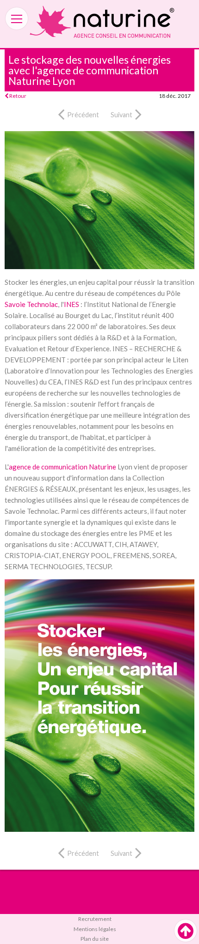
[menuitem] (99, 919)
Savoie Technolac (31, 304)
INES (71, 304)
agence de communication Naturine (62, 467)
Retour (17, 95)
